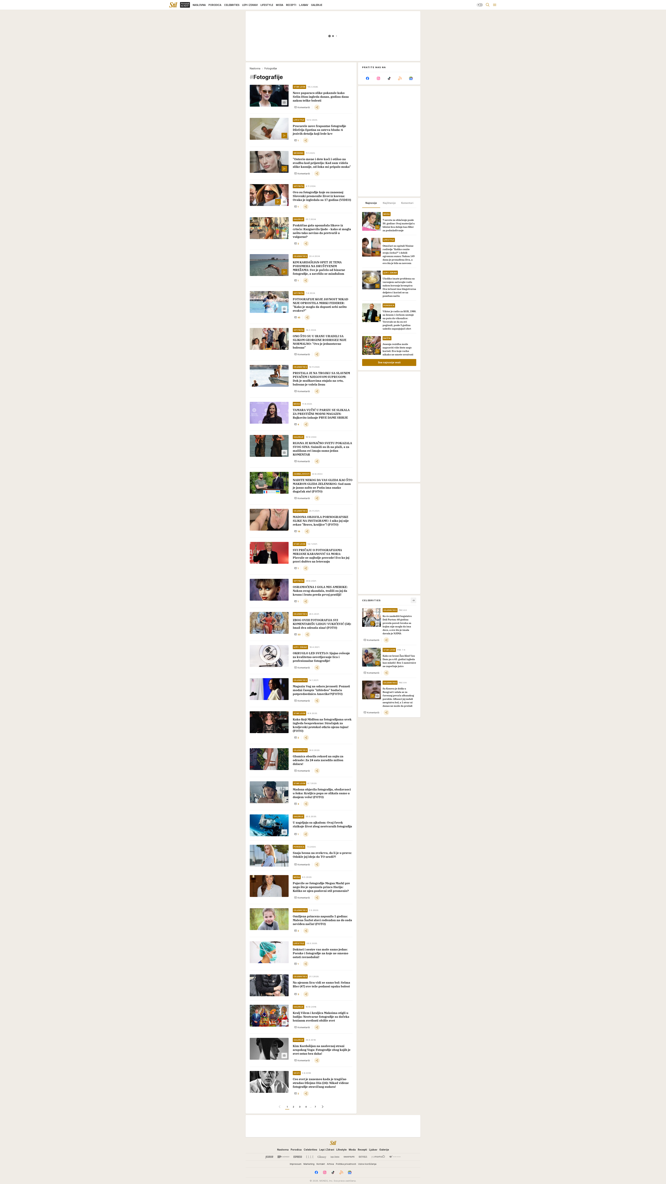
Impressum (295, 1164)
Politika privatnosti (346, 1164)
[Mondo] (283, 1157)
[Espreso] (297, 1157)
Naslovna (255, 68)
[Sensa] (363, 1157)
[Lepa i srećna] (335, 1157)
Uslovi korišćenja (367, 1164)
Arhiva (330, 1164)
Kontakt (321, 1164)
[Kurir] (269, 1157)
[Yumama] (378, 1157)
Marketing (309, 1164)
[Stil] (173, 4)
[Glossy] (322, 1157)
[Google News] (410, 78)
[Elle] (309, 1157)
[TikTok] (389, 78)
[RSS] (400, 78)
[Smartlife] (349, 1157)
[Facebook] (367, 78)
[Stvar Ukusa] (395, 1157)
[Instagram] (378, 78)
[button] (302, 107)
